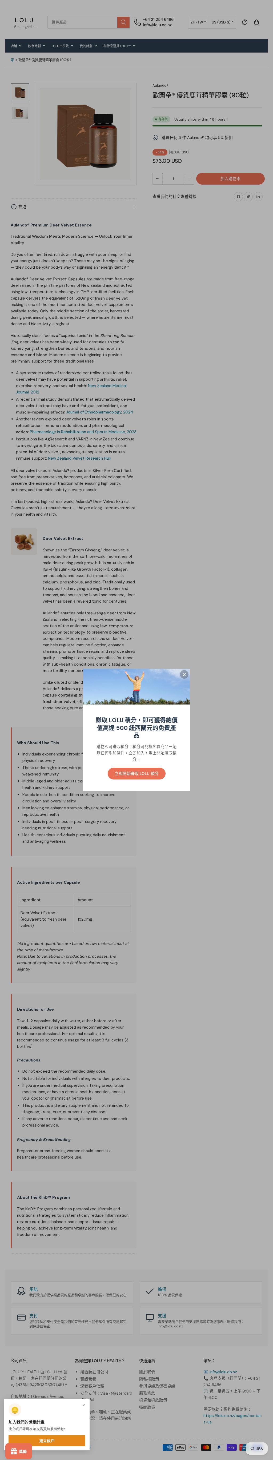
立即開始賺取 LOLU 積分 (137, 773)
